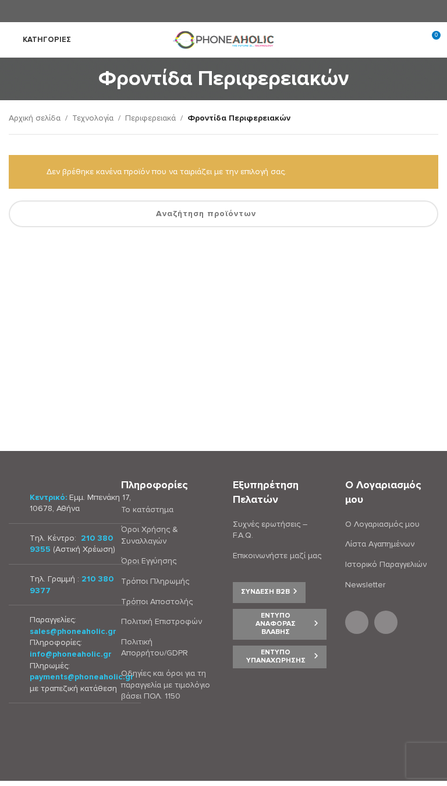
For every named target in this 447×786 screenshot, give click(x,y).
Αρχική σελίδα (35, 118)
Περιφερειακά (150, 118)
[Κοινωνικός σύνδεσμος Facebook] (216, 10)
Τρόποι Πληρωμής (155, 581)
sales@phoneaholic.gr (73, 631)
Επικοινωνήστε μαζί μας (277, 556)
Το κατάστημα (147, 509)
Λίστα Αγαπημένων (379, 544)
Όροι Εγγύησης (148, 561)
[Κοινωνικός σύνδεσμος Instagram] (231, 10)
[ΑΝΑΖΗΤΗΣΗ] (424, 213)
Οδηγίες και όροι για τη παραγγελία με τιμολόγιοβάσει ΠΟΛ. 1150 (165, 684)
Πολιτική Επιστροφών (161, 621)
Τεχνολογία (92, 118)
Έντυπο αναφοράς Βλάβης (276, 624)
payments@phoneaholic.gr (82, 677)
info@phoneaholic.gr (71, 654)
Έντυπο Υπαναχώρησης (276, 656)
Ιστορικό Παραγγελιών (386, 564)
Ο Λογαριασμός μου (382, 524)
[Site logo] (224, 39)
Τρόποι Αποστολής (157, 602)
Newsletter (365, 585)
